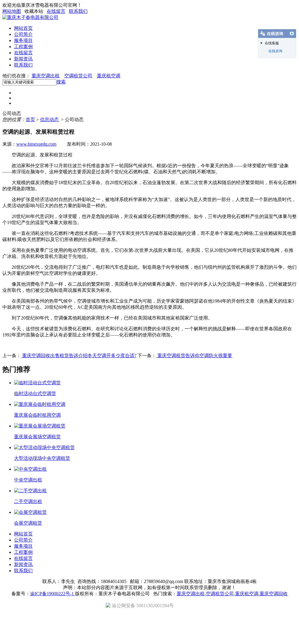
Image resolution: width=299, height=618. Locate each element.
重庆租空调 (108, 75)
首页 (30, 119)
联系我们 (78, 11)
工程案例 (23, 46)
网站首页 (23, 28)
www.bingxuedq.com (36, 144)
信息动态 (49, 119)
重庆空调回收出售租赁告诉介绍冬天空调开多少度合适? (78, 355)
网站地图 (11, 11)
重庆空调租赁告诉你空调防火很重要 (194, 355)
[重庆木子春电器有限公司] (30, 17)
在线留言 (56, 11)
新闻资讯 (23, 58)
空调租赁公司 (78, 75)
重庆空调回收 (274, 593)
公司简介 (23, 34)
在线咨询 (275, 51)
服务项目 (23, 40)
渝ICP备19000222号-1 (52, 593)
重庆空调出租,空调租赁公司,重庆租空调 (217, 593)
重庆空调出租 (46, 75)
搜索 (61, 81)
